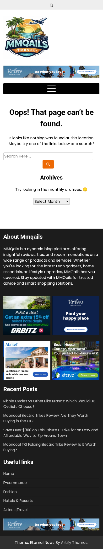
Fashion (10, 491)
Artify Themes (74, 542)
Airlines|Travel (15, 509)
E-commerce (15, 482)
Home (8, 473)
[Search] (51, 5)
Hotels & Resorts (18, 500)
